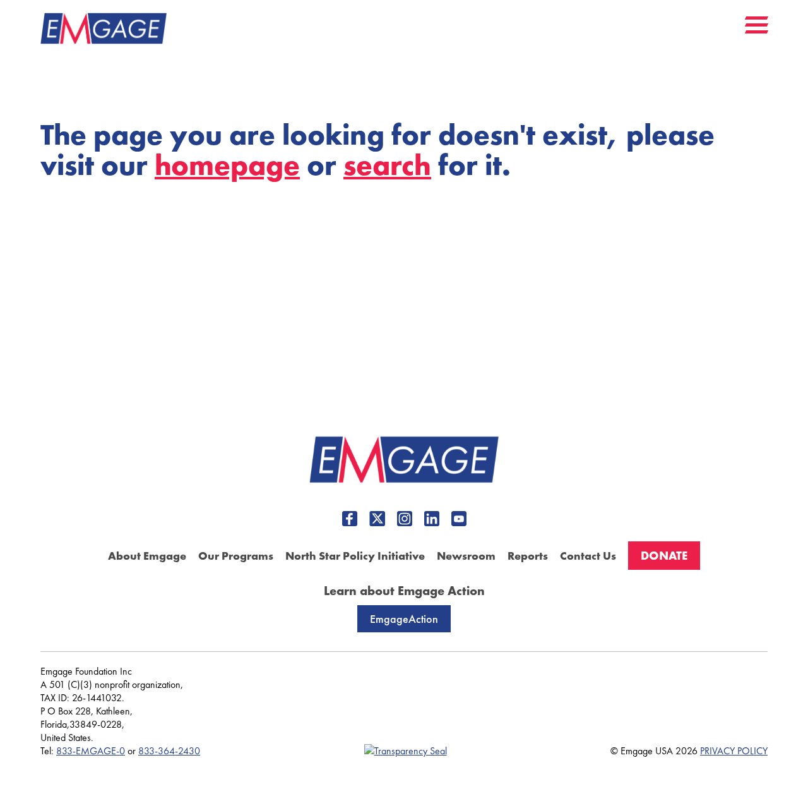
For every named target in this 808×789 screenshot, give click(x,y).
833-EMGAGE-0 (90, 750)
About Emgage (147, 555)
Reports (528, 555)
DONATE (664, 555)
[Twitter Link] (377, 520)
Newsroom (466, 555)
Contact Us (588, 555)
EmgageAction (404, 618)
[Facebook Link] (349, 520)
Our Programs (235, 555)
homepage (227, 165)
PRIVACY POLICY (734, 750)
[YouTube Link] (458, 520)
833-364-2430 (169, 750)
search (387, 165)
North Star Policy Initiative (355, 555)
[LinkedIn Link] (431, 520)
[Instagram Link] (404, 520)
